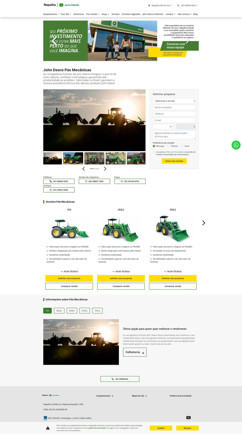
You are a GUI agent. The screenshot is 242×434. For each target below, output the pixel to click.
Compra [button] (170, 14)
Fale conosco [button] (184, 14)
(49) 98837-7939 (95, 181)
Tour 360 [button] (65, 14)
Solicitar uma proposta (69, 278)
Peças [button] (105, 14)
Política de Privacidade (174, 152)
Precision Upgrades (131, 14)
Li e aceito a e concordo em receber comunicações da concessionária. (175, 153)
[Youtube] (189, 417)
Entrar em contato (174, 161)
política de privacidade (97, 428)
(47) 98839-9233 (188, 5)
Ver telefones (121, 379)
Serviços (116, 14)
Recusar (187, 428)
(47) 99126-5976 (131, 181)
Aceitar (161, 428)
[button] (55, 41)
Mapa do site (138, 396)
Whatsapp (160, 146)
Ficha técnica (71, 271)
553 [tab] (47, 310)
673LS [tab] (84, 310)
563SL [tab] (72, 310)
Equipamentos (103, 396)
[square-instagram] (183, 417)
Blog (195, 14)
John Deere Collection (153, 14)
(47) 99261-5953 (60, 190)
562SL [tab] (59, 310)
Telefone (174, 146)
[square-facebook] (195, 417)
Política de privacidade (180, 396)
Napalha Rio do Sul (160, 5)
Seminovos (78, 14)
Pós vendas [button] (92, 14)
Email (187, 146)
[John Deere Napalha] (61, 5)
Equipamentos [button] (50, 14)
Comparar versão (69, 286)
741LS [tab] (97, 310)
